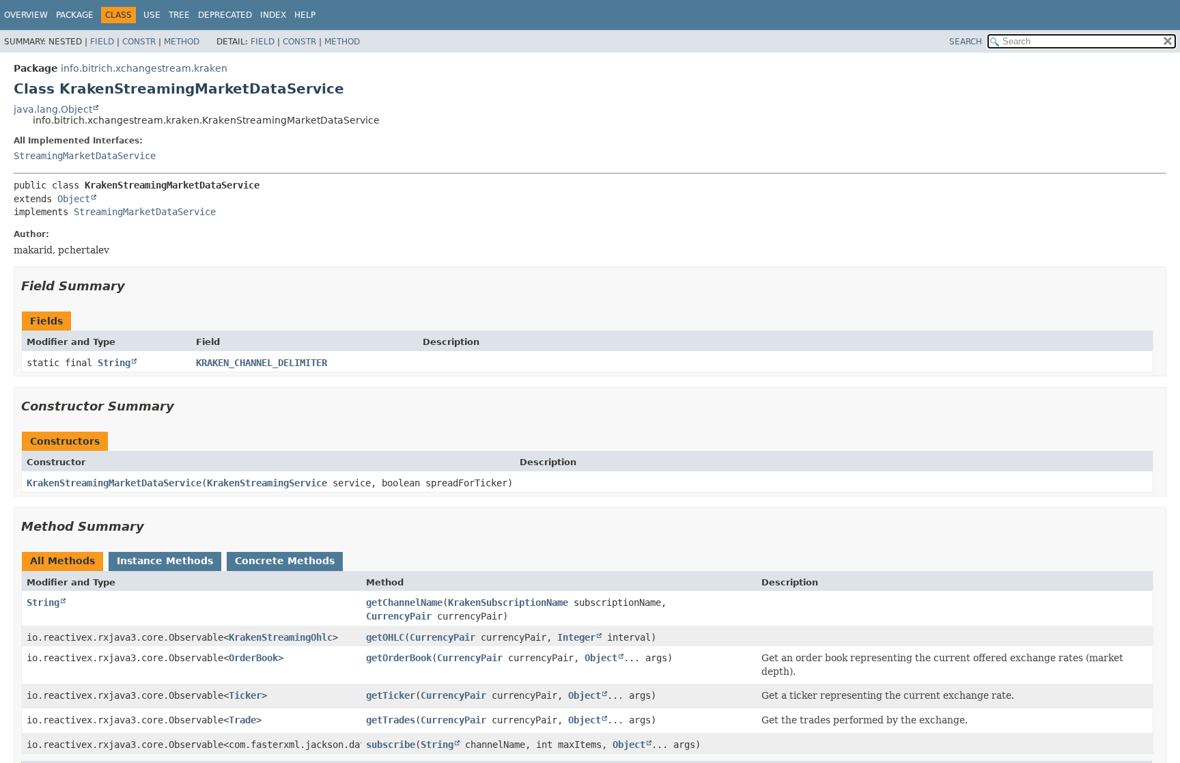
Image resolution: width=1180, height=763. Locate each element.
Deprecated (225, 15)
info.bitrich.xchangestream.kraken (144, 68)
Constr (139, 41)
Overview (26, 15)
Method (181, 41)
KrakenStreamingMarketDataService (114, 482)
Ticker (245, 695)
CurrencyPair (399, 616)
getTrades (390, 720)
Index (273, 15)
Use (151, 15)
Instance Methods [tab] (165, 560)
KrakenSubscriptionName (508, 602)
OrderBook (253, 657)
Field (102, 41)
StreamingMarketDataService (85, 155)
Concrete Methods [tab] (285, 560)
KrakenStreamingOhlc (281, 637)
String (114, 362)
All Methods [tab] (62, 560)
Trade (242, 720)
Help (304, 15)
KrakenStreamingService (267, 482)
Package (75, 15)
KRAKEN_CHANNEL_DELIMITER (261, 362)
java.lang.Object (53, 109)
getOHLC (385, 637)
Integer (576, 637)
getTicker (390, 695)
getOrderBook (399, 657)
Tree (179, 15)
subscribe (390, 744)
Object (73, 198)
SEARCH (965, 41)
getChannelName (404, 602)
